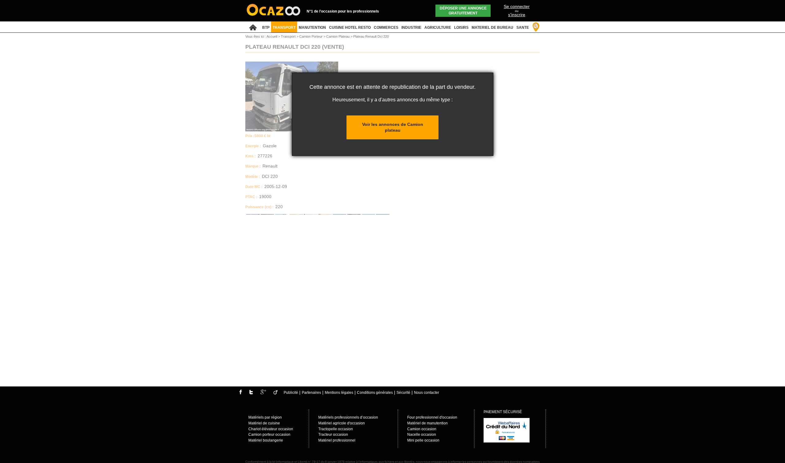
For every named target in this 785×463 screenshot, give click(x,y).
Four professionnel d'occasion (432, 417)
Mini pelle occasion (423, 440)
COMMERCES (386, 27)
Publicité (291, 392)
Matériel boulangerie (265, 440)
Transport (289, 36)
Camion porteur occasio (268, 434)
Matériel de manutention (427, 423)
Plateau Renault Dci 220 (371, 36)
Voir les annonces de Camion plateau (392, 127)
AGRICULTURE (437, 27)
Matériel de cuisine (264, 423)
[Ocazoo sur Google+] (263, 393)
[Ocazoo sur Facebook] (240, 393)
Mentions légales (339, 392)
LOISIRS (461, 27)
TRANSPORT (284, 27)
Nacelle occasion (421, 434)
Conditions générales (375, 392)
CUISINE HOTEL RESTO (350, 27)
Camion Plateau (338, 36)
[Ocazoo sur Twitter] (251, 393)
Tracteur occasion (333, 434)
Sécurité (403, 392)
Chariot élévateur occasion (270, 429)
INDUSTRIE (411, 27)
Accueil (271, 36)
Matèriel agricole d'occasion (341, 423)
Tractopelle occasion (335, 429)
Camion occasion (421, 429)
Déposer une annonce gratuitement (463, 10)
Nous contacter (426, 392)
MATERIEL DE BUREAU (492, 27)
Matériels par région (265, 417)
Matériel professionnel (336, 440)
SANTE (522, 27)
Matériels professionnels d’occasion (348, 417)
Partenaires (311, 392)
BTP (266, 27)
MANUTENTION (312, 27)
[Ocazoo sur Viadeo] (276, 393)
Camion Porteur (311, 36)
